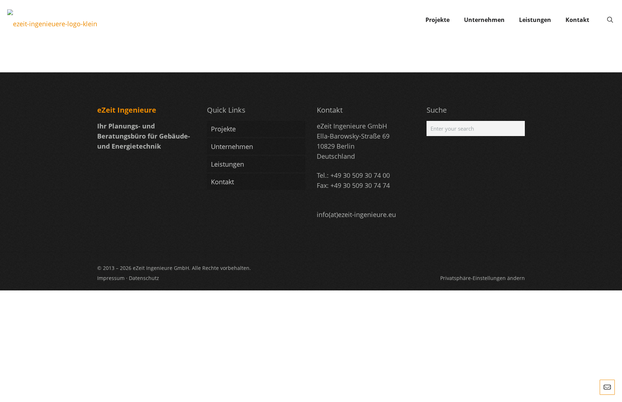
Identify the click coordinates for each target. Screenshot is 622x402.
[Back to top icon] (587, 387)
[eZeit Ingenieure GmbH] (52, 20)
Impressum (111, 278)
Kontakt (222, 181)
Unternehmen (232, 146)
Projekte (223, 129)
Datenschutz (144, 278)
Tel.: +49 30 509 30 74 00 (353, 175)
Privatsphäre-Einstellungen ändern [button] (482, 278)
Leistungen (227, 164)
